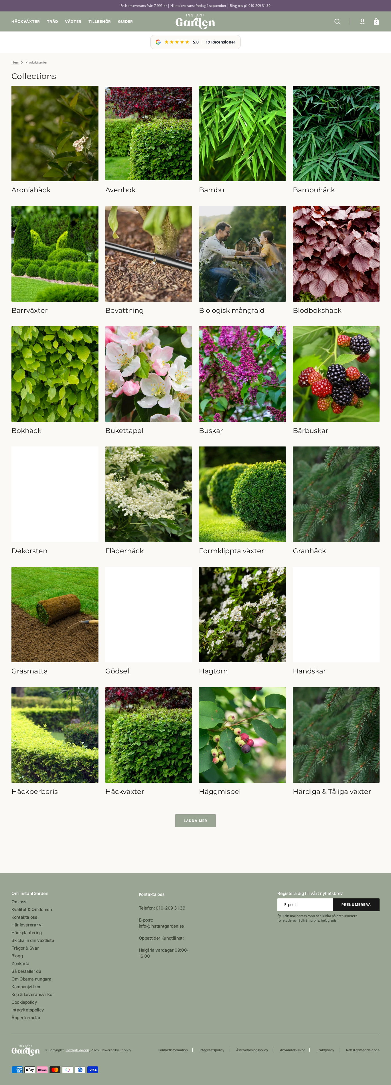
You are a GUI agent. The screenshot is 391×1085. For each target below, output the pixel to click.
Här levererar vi (26, 925)
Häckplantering (26, 932)
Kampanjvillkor (26, 986)
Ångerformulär (25, 1017)
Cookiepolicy (24, 1002)
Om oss (18, 901)
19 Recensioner (220, 42)
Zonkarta (20, 963)
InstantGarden (77, 1050)
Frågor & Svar (25, 948)
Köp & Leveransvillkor (32, 994)
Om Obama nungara (31, 979)
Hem (15, 62)
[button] (337, 21)
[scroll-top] (378, 1072)
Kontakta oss (24, 917)
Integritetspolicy (27, 1010)
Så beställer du (26, 971)
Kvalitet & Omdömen (31, 909)
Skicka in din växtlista (32, 940)
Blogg (17, 955)
